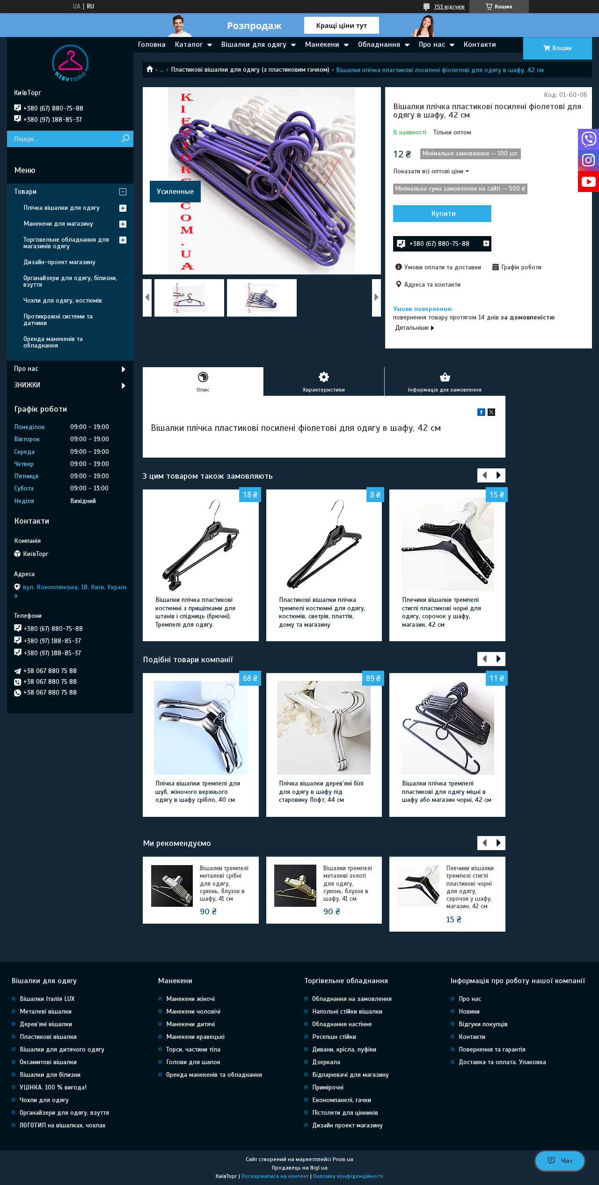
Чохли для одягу (44, 1100)
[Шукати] (125, 139)
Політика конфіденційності (348, 1176)
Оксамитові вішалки (48, 1062)
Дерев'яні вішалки (46, 1024)
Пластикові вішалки (48, 1037)
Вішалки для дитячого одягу (62, 1049)
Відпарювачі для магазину (350, 1075)
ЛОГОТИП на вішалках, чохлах (62, 1125)
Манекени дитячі (190, 1024)
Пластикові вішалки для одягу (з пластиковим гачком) (250, 70)
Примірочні (327, 1087)
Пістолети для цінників (345, 1113)
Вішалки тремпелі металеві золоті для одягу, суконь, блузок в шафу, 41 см (347, 884)
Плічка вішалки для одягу (61, 208)
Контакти (480, 44)
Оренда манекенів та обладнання (53, 342)
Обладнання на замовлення (352, 999)
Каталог (189, 44)
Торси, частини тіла (193, 1049)
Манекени (322, 44)
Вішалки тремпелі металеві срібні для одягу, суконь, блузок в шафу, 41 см (224, 884)
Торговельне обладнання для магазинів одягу (66, 243)
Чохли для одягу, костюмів (62, 300)
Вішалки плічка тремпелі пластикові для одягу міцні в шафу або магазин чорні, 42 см (446, 791)
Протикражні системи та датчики (58, 319)
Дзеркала (326, 1062)
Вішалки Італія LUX (47, 999)
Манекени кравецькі (195, 1037)
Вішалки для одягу (253, 44)
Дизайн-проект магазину (59, 262)
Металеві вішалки (46, 1011)
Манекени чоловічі (193, 1011)
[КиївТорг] (70, 62)
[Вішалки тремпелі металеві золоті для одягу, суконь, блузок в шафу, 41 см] (295, 886)
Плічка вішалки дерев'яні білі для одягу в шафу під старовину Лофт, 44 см (321, 791)
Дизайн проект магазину (347, 1125)
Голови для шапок (193, 1062)
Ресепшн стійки (334, 1037)
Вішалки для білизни (50, 1075)
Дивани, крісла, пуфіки (344, 1049)
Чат (567, 1160)
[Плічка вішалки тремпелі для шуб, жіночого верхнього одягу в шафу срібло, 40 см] (200, 728)
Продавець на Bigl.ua (300, 1167)
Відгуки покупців (483, 1024)
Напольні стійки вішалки (347, 1011)
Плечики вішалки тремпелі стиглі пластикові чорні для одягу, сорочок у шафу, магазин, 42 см (441, 612)
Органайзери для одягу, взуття (64, 1113)
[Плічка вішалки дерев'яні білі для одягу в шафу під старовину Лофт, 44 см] (324, 728)
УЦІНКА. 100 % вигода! (53, 1087)
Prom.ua (343, 1159)
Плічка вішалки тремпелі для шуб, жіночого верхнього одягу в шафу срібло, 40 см (197, 791)
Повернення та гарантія (492, 1049)
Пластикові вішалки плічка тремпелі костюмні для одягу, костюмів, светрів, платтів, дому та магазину (322, 612)
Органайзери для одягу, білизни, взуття (70, 281)
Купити (443, 213)
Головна (152, 44)
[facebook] (481, 414)
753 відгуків (449, 6)
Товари (25, 191)
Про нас (432, 44)
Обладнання (379, 44)
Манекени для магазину (58, 224)
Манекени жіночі (190, 999)
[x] (491, 414)
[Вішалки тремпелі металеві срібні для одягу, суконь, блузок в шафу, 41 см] (172, 886)
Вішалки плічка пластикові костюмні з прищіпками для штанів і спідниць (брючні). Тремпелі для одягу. (195, 612)
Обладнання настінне (342, 1024)
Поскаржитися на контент (275, 1176)
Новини (469, 1011)
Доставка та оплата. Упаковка (502, 1062)
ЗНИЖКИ (27, 385)
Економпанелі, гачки (341, 1100)
